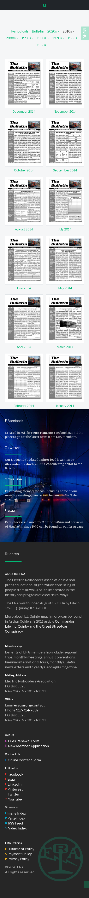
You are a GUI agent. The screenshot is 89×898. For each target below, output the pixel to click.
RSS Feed (14, 823)
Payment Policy (18, 854)
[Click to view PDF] (24, 83)
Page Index (15, 818)
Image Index (15, 813)
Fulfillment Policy (19, 849)
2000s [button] (11, 38)
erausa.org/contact (29, 705)
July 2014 (65, 229)
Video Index (16, 828)
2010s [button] (67, 31)
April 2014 (24, 347)
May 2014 (65, 288)
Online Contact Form (23, 760)
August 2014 (24, 229)
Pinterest (14, 789)
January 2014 (65, 406)
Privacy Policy (17, 859)
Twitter (12, 448)
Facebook (14, 421)
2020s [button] (52, 31)
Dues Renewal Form (22, 741)
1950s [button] (41, 45)
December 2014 (24, 111)
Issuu (10, 510)
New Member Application (27, 746)
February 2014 (24, 406)
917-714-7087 (27, 710)
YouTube (13, 479)
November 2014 (65, 111)
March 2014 (65, 347)
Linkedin (13, 784)
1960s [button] (72, 38)
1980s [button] (41, 38)
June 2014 (24, 288)
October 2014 (24, 170)
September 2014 (65, 170)
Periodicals (20, 31)
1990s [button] (26, 38)
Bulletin (38, 31)
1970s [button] (57, 38)
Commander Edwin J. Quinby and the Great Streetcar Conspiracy (40, 626)
